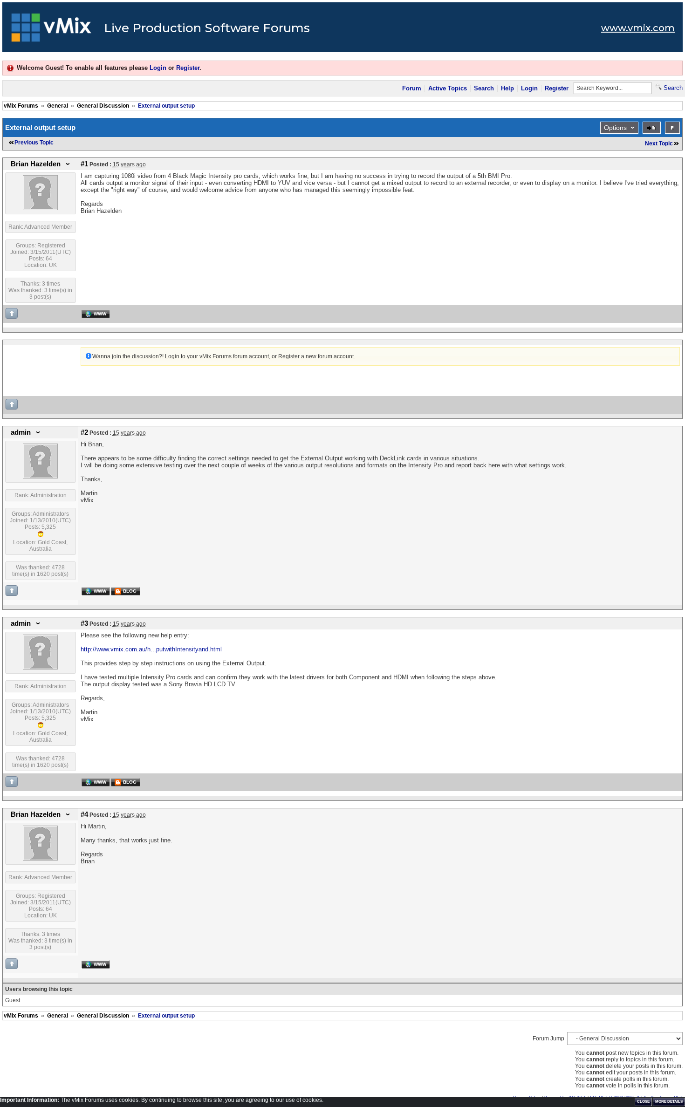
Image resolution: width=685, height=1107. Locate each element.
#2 (84, 432)
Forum (411, 88)
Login (158, 67)
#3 (84, 623)
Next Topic (659, 143)
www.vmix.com (638, 28)
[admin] (40, 476)
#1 (84, 164)
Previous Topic (34, 142)
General (57, 105)
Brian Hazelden (36, 164)
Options (615, 127)
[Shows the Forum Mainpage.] (51, 30)
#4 (84, 814)
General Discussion (103, 105)
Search (484, 88)
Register (187, 67)
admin (21, 432)
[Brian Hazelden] (40, 208)
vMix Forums (21, 105)
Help (507, 88)
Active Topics (447, 88)
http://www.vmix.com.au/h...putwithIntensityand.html (151, 649)
